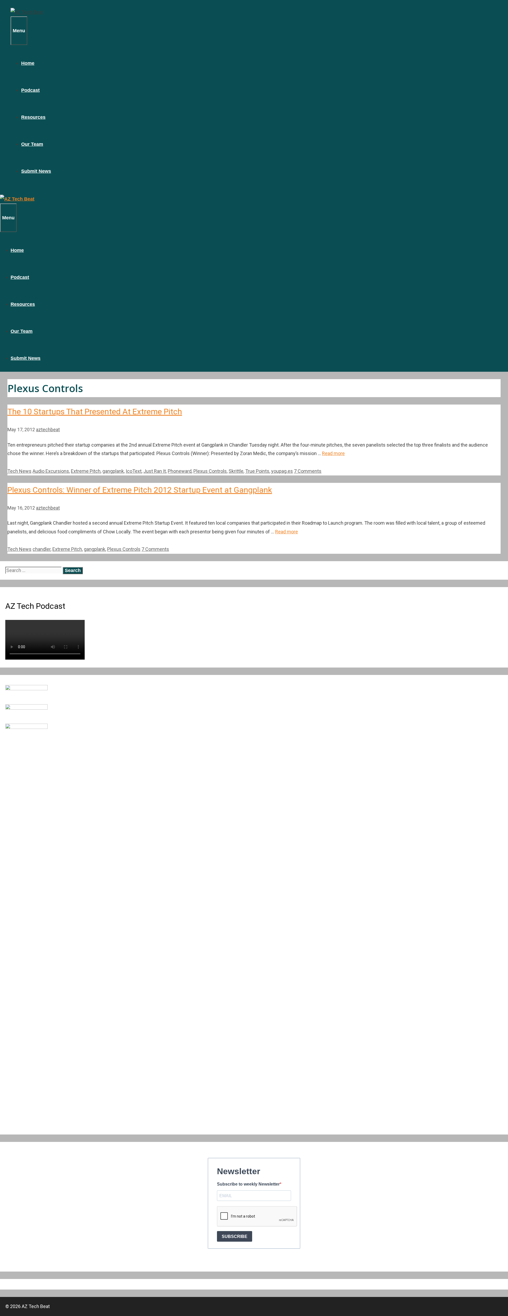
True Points (257, 471)
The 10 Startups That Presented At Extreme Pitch (94, 411)
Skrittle (236, 471)
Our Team (32, 144)
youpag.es (282, 471)
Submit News (36, 171)
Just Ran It (154, 471)
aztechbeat (48, 429)
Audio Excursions (51, 471)
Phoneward (180, 471)
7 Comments (307, 471)
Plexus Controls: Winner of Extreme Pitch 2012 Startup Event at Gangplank (139, 489)
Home (27, 63)
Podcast (30, 90)
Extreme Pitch (86, 471)
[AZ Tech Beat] (27, 12)
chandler (42, 549)
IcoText (134, 471)
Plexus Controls (210, 471)
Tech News (19, 471)
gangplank (113, 471)
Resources (33, 117)
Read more (333, 453)
